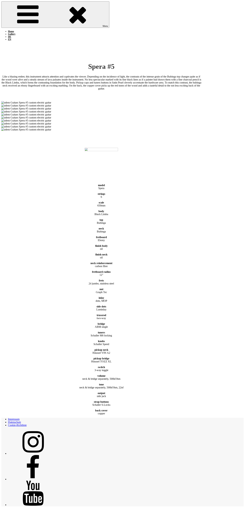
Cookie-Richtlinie (17, 425)
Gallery (12, 34)
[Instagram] (33, 453)
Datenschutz (14, 422)
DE (9, 36)
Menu (105, 26)
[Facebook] (33, 479)
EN (9, 39)
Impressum (14, 419)
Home (11, 31)
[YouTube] (33, 504)
